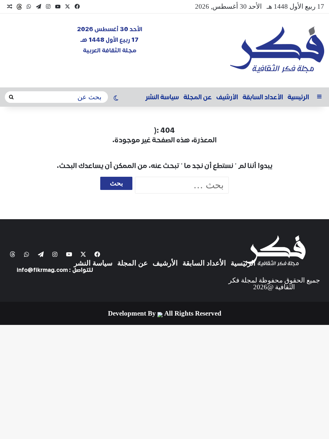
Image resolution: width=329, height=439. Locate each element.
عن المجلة (197, 97)
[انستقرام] (48, 6)
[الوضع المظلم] (116, 98)
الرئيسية (298, 97)
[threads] (19, 6)
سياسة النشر (162, 97)
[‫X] (67, 6)
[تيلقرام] (38, 6)
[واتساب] (29, 6)
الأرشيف (227, 97)
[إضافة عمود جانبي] (319, 97)
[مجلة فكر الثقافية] (277, 50)
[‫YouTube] (58, 6)
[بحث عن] (11, 97)
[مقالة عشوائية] (9, 6)
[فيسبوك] (77, 6)
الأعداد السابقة (263, 97)
